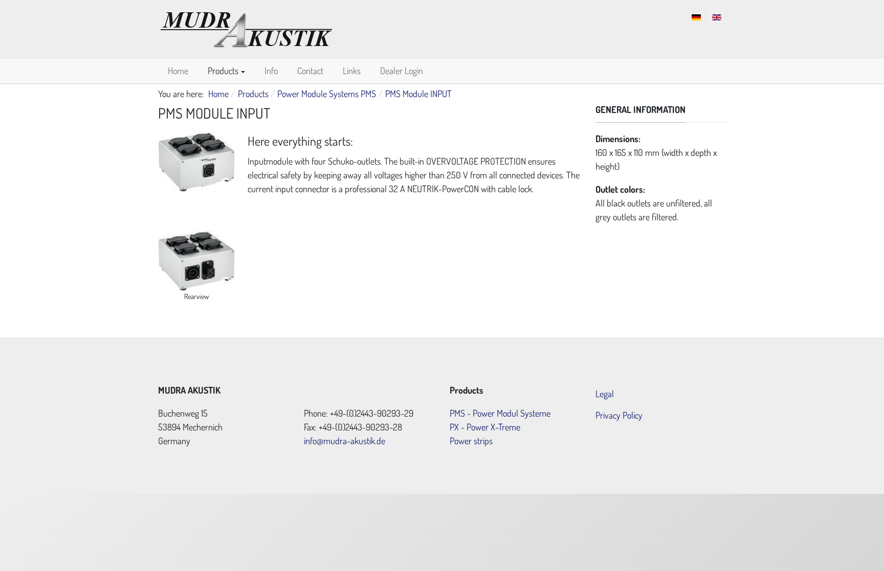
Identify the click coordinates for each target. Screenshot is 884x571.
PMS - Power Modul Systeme (500, 413)
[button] (226, 70)
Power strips (471, 440)
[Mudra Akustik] (246, 27)
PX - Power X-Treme (485, 426)
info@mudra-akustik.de (344, 440)
